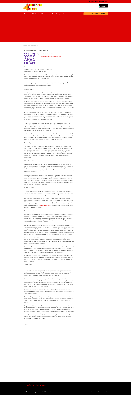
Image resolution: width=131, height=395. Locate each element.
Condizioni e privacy (44, 14)
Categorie (27, 14)
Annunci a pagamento (58, 14)
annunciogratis (88, 392)
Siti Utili (34, 14)
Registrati (101, 1)
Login (106, 1)
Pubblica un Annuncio (96, 14)
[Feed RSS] (24, 1)
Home (24, 45)
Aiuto (68, 14)
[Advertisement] (65, 29)
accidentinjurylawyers (44, 205)
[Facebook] (26, 1)
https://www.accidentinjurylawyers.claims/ (50, 56)
